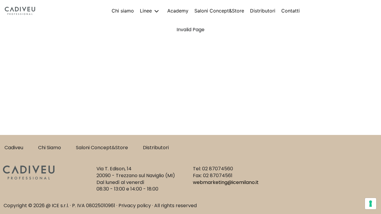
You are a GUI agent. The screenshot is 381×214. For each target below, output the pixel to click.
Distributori (156, 147)
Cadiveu (13, 147)
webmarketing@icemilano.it (226, 182)
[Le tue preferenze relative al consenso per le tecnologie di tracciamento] (370, 203)
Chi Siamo (49, 147)
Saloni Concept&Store (102, 147)
